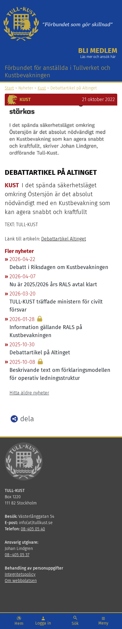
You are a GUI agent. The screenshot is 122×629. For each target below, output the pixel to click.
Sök (75, 623)
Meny (103, 623)
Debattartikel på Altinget (39, 352)
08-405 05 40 (33, 528)
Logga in (43, 623)
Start (9, 88)
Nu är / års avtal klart (53, 284)
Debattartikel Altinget (63, 239)
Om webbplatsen (21, 580)
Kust (42, 88)
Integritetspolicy (20, 574)
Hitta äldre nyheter (29, 393)
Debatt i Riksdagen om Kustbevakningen (58, 267)
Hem (19, 623)
